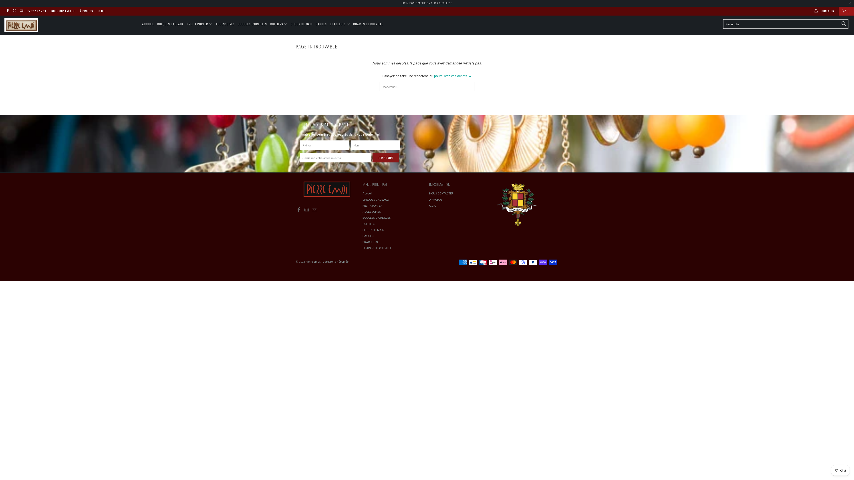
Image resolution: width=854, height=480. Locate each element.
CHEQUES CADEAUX (170, 24)
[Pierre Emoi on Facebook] (7, 11)
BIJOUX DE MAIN (301, 24)
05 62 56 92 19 (36, 11)
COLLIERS (277, 24)
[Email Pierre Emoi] (21, 11)
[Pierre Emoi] (70, 25)
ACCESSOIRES (225, 24)
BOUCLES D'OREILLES (252, 24)
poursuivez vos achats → (452, 76)
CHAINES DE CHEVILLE (368, 24)
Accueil (148, 24)
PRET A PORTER (198, 24)
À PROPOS (86, 11)
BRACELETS (338, 24)
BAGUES (321, 24)
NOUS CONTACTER (63, 11)
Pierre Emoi (313, 261)
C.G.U (102, 11)
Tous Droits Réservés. (335, 261)
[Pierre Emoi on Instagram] (14, 11)
